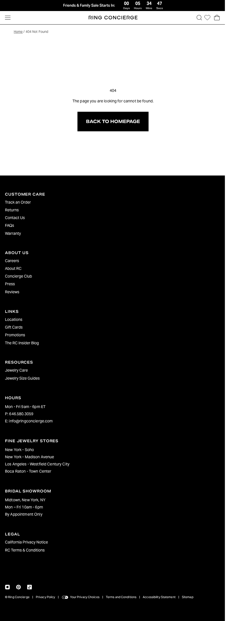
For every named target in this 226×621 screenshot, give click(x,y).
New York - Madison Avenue (29, 456)
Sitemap (187, 597)
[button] (196, 17)
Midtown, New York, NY (25, 499)
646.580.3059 (21, 413)
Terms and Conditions (121, 597)
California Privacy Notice (26, 542)
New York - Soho (19, 449)
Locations (13, 319)
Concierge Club (18, 276)
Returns (12, 209)
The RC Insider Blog (22, 342)
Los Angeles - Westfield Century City (37, 464)
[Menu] (7, 18)
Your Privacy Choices (84, 597)
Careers (12, 260)
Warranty (13, 233)
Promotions (15, 334)
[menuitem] (111, 202)
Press (10, 283)
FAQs (9, 225)
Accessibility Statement (159, 597)
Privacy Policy (45, 597)
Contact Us (15, 217)
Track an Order (18, 202)
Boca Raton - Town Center (28, 471)
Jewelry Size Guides (22, 378)
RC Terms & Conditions (25, 550)
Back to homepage (112, 121)
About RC (13, 268)
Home (18, 32)
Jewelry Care (16, 370)
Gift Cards (14, 327)
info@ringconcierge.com (31, 421)
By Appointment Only (23, 514)
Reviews (12, 291)
